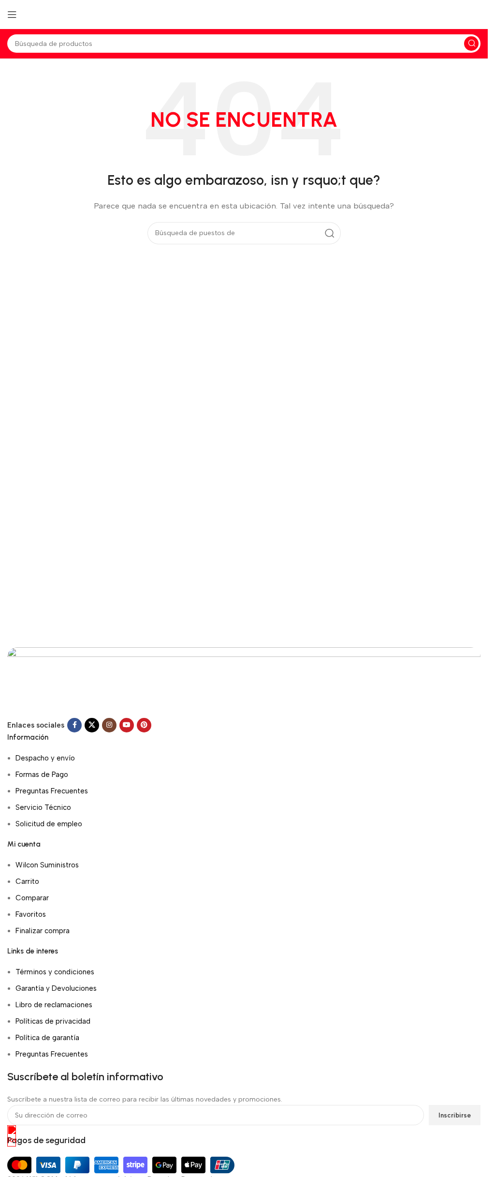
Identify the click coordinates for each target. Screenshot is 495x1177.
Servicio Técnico (43, 807)
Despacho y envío (45, 758)
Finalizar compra (42, 930)
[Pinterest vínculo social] (144, 725)
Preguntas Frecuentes (51, 791)
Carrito (27, 881)
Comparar (32, 898)
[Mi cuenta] (480, 14)
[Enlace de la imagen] (243, 682)
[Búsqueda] (471, 43)
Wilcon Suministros (47, 865)
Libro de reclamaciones (53, 1004)
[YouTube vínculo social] (126, 725)
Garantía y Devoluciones (56, 988)
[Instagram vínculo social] (109, 725)
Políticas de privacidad (52, 1021)
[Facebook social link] (74, 725)
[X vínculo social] (92, 725)
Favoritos (30, 914)
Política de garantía (47, 1037)
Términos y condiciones (54, 972)
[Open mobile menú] (12, 14)
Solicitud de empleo (48, 823)
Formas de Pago (41, 774)
